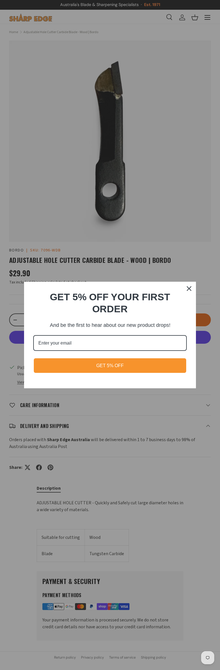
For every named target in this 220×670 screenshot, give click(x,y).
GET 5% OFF (110, 365)
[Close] (189, 288)
